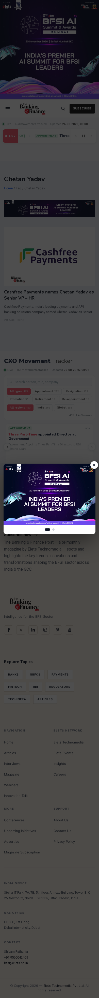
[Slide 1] (47, 529)
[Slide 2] (53, 529)
